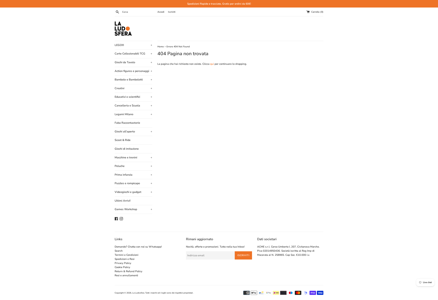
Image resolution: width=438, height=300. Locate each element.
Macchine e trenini (133, 157)
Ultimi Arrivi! (123, 201)
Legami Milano (133, 114)
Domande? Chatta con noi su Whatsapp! (138, 246)
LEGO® (133, 45)
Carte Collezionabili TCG (133, 54)
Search (119, 251)
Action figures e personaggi (133, 71)
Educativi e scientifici (133, 97)
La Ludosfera (138, 292)
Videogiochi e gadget (133, 192)
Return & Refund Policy (128, 271)
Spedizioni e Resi (124, 259)
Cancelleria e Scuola (133, 105)
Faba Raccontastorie (127, 123)
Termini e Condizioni (126, 255)
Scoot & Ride (123, 140)
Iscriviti (171, 11)
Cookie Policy (122, 267)
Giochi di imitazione (127, 149)
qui (212, 64)
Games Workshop (133, 209)
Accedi (160, 11)
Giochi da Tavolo (133, 62)
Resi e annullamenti (126, 275)
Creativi (133, 88)
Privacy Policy (123, 263)
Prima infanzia (133, 175)
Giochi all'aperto (133, 131)
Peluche (133, 166)
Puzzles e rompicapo (133, 183)
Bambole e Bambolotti (133, 79)
